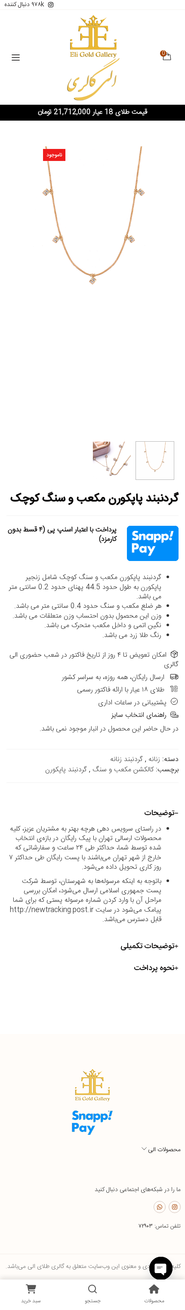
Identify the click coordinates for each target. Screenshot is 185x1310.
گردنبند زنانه (126, 759)
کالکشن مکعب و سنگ (123, 770)
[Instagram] (175, 1207)
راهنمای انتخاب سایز (138, 715)
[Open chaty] (161, 1268)
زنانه (154, 759)
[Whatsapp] (160, 1207)
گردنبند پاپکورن (66, 770)
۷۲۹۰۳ (146, 1226)
